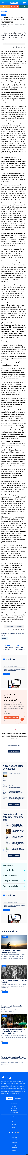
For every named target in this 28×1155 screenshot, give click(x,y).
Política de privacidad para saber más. (14, 670)
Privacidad (14, 1150)
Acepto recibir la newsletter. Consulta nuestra (14, 670)
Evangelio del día (10, 881)
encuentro (5, 936)
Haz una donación (14, 1139)
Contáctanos (14, 1147)
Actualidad (14, 1106)
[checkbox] (3, 669)
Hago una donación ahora (11, 717)
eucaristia (4, 638)
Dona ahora (13, 6)
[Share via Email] (21, 47)
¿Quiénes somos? (14, 1142)
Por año (14, 1127)
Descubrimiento (14, 1112)
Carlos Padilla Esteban (18, 24)
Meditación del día (11, 875)
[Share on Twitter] (19, 47)
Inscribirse (6, 674)
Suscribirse (9, 1098)
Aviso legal (14, 1145)
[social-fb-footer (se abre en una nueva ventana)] (12, 1133)
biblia (4, 966)
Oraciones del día (10, 886)
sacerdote (5, 1043)
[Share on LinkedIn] (16, 47)
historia (4, 1015)
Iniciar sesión (18, 1098)
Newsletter (14, 1119)
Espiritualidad (4, 11)
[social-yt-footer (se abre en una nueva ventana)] (10, 1133)
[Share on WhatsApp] (24, 47)
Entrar (18, 745)
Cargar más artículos (14, 804)
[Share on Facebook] (13, 47)
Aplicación (14, 1121)
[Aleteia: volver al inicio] (14, 2)
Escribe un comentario (14, 751)
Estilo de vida (14, 1110)
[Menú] (4, 2)
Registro (5, 6)
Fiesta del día (8, 870)
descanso (5, 992)
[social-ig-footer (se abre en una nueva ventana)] (18, 1133)
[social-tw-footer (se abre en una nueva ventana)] (15, 1133)
